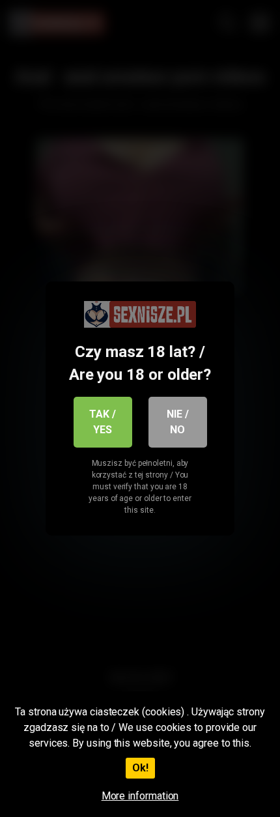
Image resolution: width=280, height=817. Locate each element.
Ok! (140, 768)
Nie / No (178, 422)
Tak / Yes (102, 422)
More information (140, 796)
